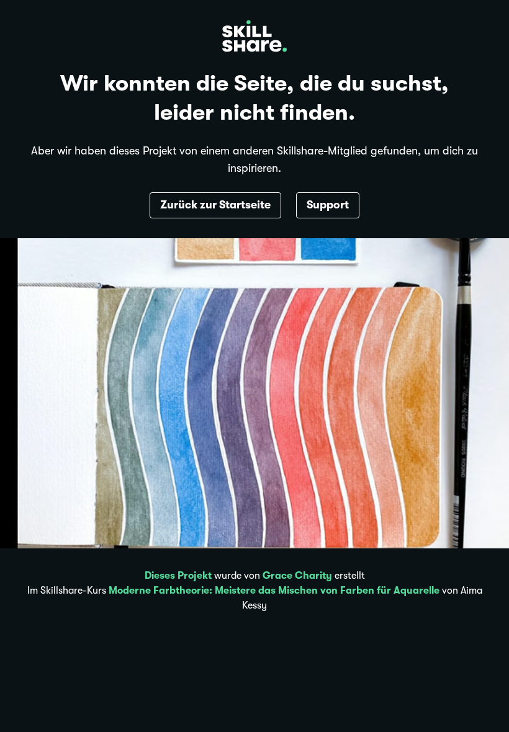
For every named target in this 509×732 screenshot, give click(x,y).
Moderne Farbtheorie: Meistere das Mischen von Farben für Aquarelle (274, 590)
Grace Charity (297, 575)
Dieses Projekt (178, 575)
